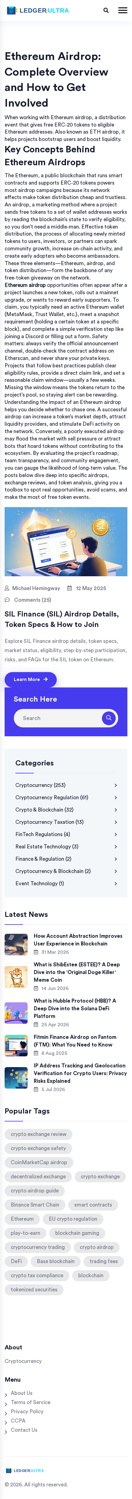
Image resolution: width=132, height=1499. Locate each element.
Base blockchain (56, 1261)
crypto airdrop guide (35, 1190)
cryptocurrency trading (38, 1247)
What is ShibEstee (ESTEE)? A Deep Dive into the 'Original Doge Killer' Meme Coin (77, 972)
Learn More (27, 679)
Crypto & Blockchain (44, 809)
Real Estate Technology (47, 846)
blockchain (90, 1275)
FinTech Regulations (42, 834)
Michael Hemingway (36, 588)
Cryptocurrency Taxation (49, 822)
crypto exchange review (38, 1134)
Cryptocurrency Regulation (51, 797)
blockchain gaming (77, 1233)
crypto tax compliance (37, 1275)
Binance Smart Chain (35, 1204)
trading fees (104, 1261)
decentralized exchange (38, 1176)
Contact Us (24, 1430)
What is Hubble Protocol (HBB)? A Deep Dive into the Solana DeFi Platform (75, 1008)
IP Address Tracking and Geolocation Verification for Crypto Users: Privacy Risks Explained (80, 1073)
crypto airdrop (97, 1247)
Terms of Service (30, 1402)
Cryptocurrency (40, 785)
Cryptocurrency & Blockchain (53, 871)
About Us (22, 1393)
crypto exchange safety (38, 1148)
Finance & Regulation (43, 859)
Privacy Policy (27, 1411)
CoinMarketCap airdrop (39, 1162)
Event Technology (39, 883)
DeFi (16, 1261)
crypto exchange (100, 1176)
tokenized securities (34, 1289)
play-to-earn (25, 1233)
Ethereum (22, 1219)
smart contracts (93, 1204)
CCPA (18, 1420)
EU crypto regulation (73, 1219)
